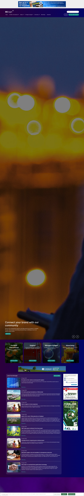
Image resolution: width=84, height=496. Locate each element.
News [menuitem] (7, 14)
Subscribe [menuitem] (49, 14)
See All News (57, 375)
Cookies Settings (57, 494)
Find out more (14, 360)
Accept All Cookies (72, 494)
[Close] (82, 494)
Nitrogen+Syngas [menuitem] (28, 14)
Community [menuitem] (36, 14)
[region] (42, 494)
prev (73, 336)
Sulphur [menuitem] (21, 14)
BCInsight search (10, 333)
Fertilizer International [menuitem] (13, 14)
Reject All (64, 494)
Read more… (23, 387)
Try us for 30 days (73, 14)
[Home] (15, 11)
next (77, 336)
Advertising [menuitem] (43, 14)
